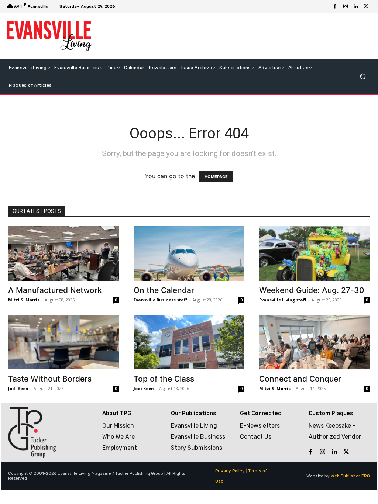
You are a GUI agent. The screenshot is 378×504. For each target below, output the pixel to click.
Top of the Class (164, 378)
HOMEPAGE (216, 176)
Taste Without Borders (50, 378)
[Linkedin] (356, 6)
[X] (366, 6)
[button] (362, 76)
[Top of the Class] (189, 342)
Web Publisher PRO (350, 476)
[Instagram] (345, 6)
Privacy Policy (230, 470)
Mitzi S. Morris (23, 300)
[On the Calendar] (189, 253)
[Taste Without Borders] (63, 342)
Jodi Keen (18, 388)
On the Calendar (164, 290)
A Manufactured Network (55, 290)
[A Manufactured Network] (63, 253)
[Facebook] (335, 6)
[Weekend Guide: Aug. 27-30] (314, 253)
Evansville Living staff (282, 300)
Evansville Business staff (160, 300)
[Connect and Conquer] (314, 342)
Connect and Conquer (300, 378)
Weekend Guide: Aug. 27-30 (311, 290)
